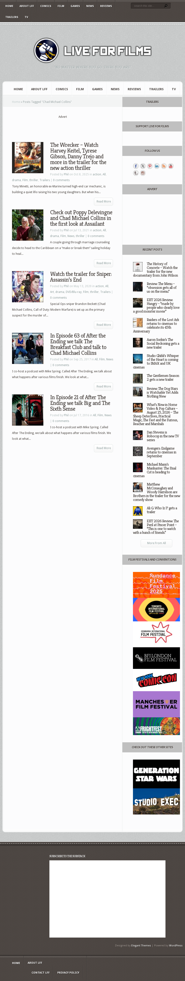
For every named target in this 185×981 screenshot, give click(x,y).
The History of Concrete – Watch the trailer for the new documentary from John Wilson (155, 269)
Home (9, 6)
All (104, 174)
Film (61, 6)
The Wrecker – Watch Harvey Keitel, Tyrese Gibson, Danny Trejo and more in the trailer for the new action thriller (78, 156)
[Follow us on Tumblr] (136, 173)
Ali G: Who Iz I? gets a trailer (162, 509)
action (97, 174)
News (90, 6)
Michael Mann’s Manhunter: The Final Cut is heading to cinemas (154, 470)
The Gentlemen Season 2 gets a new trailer (163, 377)
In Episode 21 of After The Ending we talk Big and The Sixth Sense (80, 403)
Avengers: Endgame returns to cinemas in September (161, 452)
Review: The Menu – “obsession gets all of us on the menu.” (161, 287)
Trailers (11, 17)
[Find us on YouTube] (171, 166)
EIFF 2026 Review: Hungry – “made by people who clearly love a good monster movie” (156, 305)
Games (75, 6)
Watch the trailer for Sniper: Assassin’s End (81, 276)
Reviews (106, 6)
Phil (66, 174)
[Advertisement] (68, 126)
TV (26, 17)
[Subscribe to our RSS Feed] (164, 166)
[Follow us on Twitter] (143, 166)
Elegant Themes (141, 945)
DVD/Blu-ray (74, 292)
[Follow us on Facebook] (136, 166)
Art (52, 292)
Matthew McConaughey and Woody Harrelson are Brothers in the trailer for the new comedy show (156, 492)
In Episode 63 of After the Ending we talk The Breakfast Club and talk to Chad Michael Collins (78, 344)
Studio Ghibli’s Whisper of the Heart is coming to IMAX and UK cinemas (156, 361)
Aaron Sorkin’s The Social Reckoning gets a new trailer (163, 343)
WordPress (176, 945)
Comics (45, 6)
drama (16, 180)
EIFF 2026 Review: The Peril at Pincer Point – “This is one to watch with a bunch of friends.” (156, 526)
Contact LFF (41, 972)
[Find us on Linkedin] (157, 166)
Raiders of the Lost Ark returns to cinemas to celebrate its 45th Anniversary (156, 325)
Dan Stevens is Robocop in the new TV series (163, 436)
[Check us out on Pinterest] (150, 166)
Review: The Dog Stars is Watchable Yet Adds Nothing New (162, 392)
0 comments (61, 180)
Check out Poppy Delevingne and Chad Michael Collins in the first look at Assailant (81, 218)
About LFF (27, 6)
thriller (33, 180)
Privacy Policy (68, 972)
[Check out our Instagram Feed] (143, 173)
